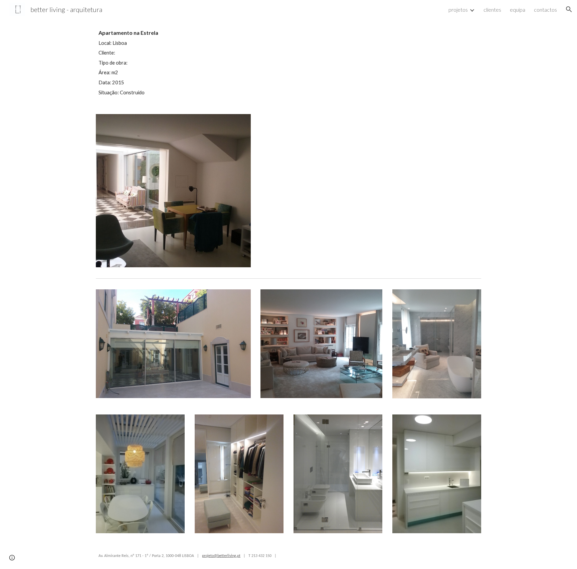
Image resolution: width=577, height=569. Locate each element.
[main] (189, 62)
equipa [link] (517, 9)
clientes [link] (492, 9)
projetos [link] (458, 9)
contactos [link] (545, 9)
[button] (569, 9)
